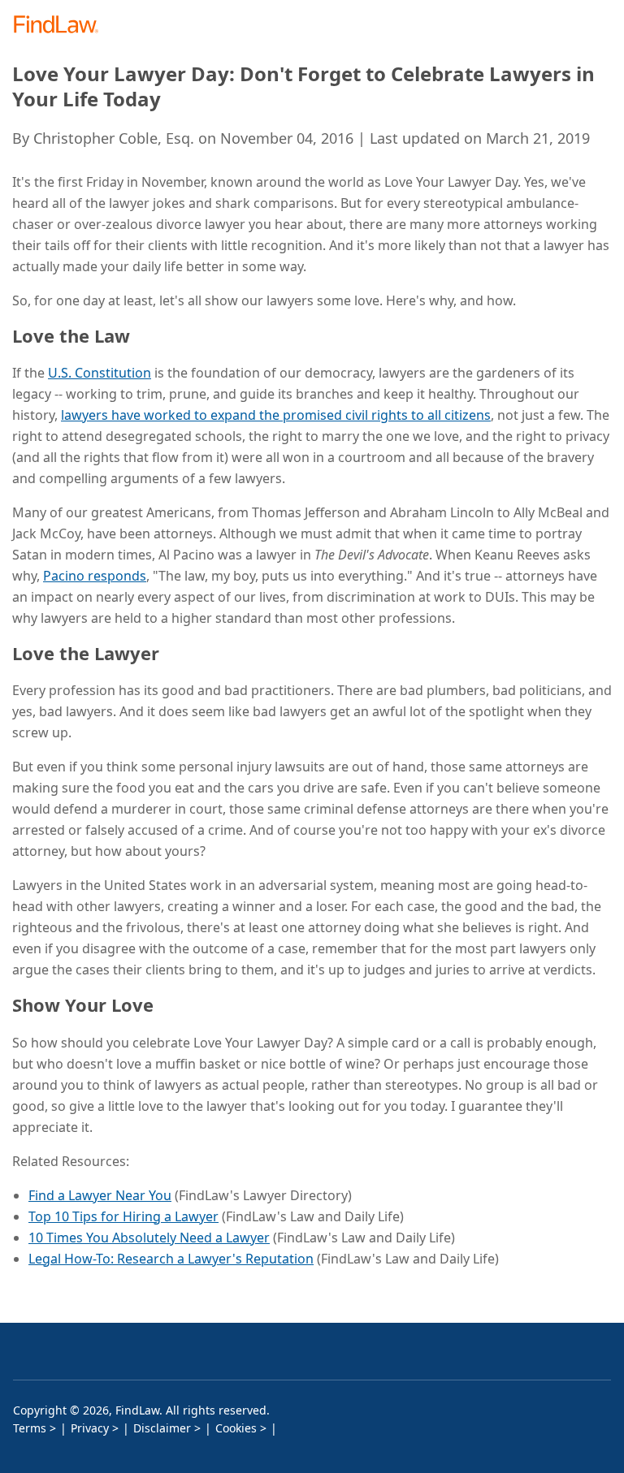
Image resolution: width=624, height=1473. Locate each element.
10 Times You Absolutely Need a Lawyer (149, 1237)
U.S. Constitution (99, 373)
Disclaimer (162, 1428)
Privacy (90, 1428)
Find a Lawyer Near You (99, 1195)
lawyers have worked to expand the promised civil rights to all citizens (276, 415)
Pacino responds (94, 576)
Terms (29, 1428)
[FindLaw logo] (61, 26)
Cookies (236, 1428)
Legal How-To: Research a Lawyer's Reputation (171, 1259)
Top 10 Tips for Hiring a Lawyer (123, 1216)
